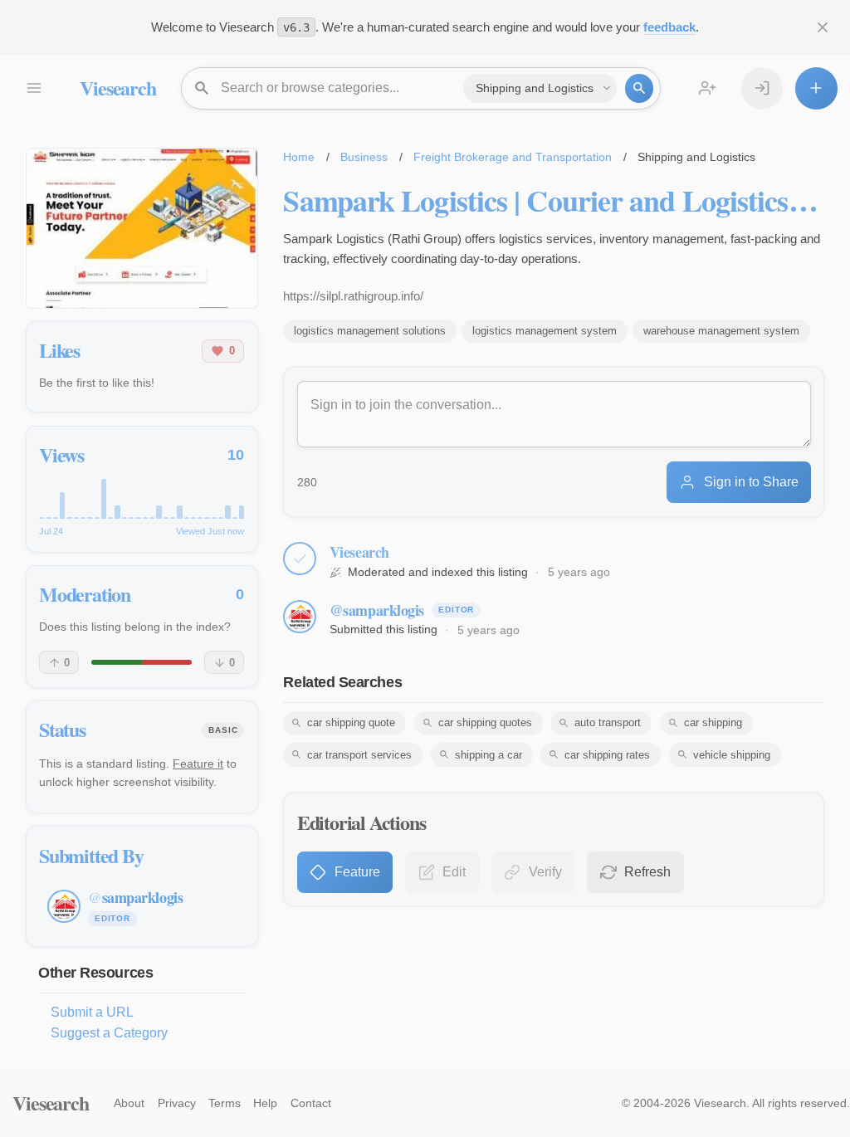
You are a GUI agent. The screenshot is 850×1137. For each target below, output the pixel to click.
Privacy (177, 1103)
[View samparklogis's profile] (299, 616)
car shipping (713, 722)
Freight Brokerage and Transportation (512, 156)
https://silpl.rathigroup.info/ (353, 296)
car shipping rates (607, 755)
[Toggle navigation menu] (33, 88)
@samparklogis (377, 610)
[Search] (639, 88)
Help (265, 1103)
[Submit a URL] (816, 88)
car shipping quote (351, 722)
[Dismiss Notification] (822, 27)
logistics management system (544, 331)
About (129, 1103)
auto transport (607, 722)
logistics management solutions (370, 331)
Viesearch (117, 87)
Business (364, 156)
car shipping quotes (485, 722)
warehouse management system (721, 331)
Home (299, 156)
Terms (224, 1103)
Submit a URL (92, 1012)
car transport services (359, 755)
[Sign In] (762, 88)
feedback (669, 27)
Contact (311, 1103)
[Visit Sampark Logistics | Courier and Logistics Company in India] (142, 228)
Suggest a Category (109, 1033)
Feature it (198, 763)
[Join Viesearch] (707, 88)
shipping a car (488, 755)
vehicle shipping (731, 755)
